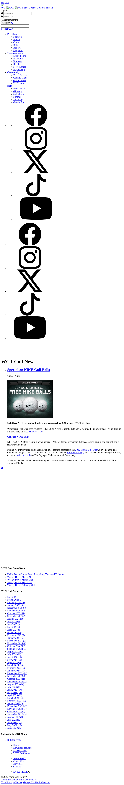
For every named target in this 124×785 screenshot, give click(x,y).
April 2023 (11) (14, 695)
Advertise (18, 764)
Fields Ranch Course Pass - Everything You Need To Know (36, 574)
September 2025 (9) (16, 616)
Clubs (16, 42)
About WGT (19, 758)
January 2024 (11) (15, 670)
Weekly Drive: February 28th (21, 585)
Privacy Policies (28, 779)
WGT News (19, 83)
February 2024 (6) (16, 668)
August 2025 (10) (15, 619)
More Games (19, 66)
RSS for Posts (14, 740)
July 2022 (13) (14, 719)
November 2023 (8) (16, 676)
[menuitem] (65, 42)
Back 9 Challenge (75, 452)
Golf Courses (19, 80)
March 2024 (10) (15, 665)
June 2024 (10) (14, 657)
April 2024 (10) (14, 662)
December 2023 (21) (17, 673)
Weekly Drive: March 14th (20, 579)
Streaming (18, 99)
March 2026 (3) (14, 599)
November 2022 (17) (17, 709)
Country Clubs (20, 77)
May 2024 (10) (14, 659)
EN (15, 771)
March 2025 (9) (14, 632)
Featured (17, 36)
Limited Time (19, 56)
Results (16, 64)
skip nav (5, 2)
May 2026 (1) (13, 597)
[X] (36, 172)
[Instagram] (36, 149)
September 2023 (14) (17, 681)
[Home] (12, 7)
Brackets (17, 61)
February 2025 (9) (16, 635)
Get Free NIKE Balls (18, 436)
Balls (15, 45)
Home (16, 745)
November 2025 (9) (16, 610)
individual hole (24, 455)
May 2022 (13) (14, 725)
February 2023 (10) (16, 700)
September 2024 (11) (17, 649)
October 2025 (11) (16, 613)
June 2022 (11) (14, 722)
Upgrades (18, 50)
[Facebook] (36, 125)
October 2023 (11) (16, 679)
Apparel (17, 47)
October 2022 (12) (16, 711)
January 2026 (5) (15, 605)
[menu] (65, 162)
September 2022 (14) (17, 714)
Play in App (19, 69)
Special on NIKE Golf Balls (28, 370)
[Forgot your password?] (12, 22)
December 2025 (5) (16, 608)
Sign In (49, 7)
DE (26, 771)
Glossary (17, 91)
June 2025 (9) (13, 624)
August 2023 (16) (15, 684)
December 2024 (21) (17, 640)
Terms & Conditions (11, 779)
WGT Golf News (21, 753)
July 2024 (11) (14, 654)
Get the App (19, 102)
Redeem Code (20, 750)
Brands (16, 39)
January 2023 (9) (15, 703)
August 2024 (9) (15, 651)
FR (22, 771)
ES (18, 771)
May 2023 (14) (14, 692)
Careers (17, 766)
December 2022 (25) (17, 706)
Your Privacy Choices (11, 782)
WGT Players (19, 75)
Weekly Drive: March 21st (20, 577)
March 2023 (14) (15, 698)
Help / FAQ (19, 88)
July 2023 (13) (14, 687)
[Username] (2, 13)
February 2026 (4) (16, 602)
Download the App (22, 748)
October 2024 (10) (16, 646)
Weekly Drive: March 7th (19, 582)
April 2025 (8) (14, 629)
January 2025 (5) (15, 638)
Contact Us (18, 761)
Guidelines (18, 94)
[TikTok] (36, 195)
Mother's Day (35, 431)
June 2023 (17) (14, 689)
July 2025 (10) (14, 621)
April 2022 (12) (14, 728)
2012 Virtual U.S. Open (86, 450)
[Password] (2, 16)
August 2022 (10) (15, 717)
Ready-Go (18, 58)
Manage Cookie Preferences (36, 782)
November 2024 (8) (16, 643)
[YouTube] (36, 219)
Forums (17, 96)
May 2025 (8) (13, 627)
